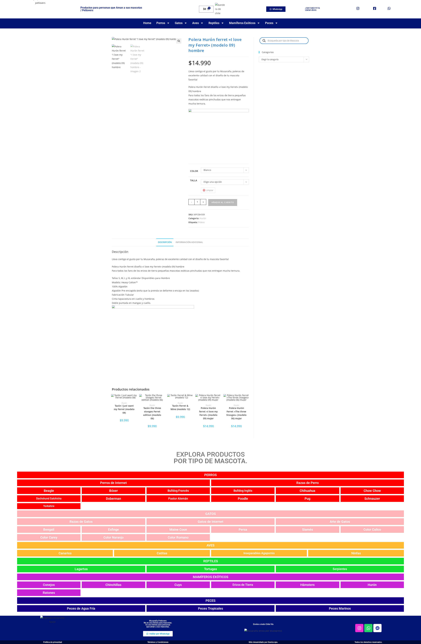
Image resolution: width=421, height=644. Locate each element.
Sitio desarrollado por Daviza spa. (263, 642)
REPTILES (210, 561)
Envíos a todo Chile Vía (263, 624)
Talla (193, 180)
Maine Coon (178, 529)
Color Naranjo (113, 537)
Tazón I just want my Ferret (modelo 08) (124, 409)
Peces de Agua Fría (81, 608)
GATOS (210, 514)
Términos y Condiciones (157, 642)
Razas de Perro (307, 483)
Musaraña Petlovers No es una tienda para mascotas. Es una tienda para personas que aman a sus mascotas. (158, 624)
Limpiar (209, 190)
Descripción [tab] (165, 242)
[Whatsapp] (368, 628)
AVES (210, 545)
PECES (210, 601)
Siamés (307, 529)
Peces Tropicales (210, 608)
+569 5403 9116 (312, 8)
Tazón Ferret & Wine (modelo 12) (180, 407)
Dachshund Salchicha (49, 498)
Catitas (162, 553)
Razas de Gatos (81, 522)
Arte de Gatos (340, 522)
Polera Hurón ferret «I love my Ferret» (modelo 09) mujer (208, 413)
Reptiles (214, 23)
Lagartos (81, 569)
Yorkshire (48, 506)
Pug (307, 499)
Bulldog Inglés (243, 490)
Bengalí (48, 529)
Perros (160, 23)
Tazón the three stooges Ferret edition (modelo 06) (152, 413)
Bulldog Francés (178, 490)
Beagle (49, 491)
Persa (243, 529)
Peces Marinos (340, 608)
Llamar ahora (310, 10)
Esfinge (113, 529)
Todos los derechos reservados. (368, 642)
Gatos (179, 23)
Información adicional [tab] (189, 242)
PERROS (210, 475)
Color (194, 171)
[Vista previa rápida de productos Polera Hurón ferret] (219, 400)
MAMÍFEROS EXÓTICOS (210, 577)
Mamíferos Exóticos (242, 23)
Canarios (65, 553)
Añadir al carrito (222, 202)
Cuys (178, 585)
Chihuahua (307, 491)
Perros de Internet (113, 483)
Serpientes (340, 569)
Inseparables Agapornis (259, 553)
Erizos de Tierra (243, 584)
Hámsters (307, 585)
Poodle (243, 499)
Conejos (49, 585)
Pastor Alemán (178, 498)
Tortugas (210, 569)
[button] (178, 41)
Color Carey (48, 537)
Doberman (113, 499)
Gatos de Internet (210, 522)
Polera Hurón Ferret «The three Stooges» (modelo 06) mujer (236, 413)
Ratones (49, 593)
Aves (195, 23)
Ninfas (356, 553)
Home (147, 23)
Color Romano (178, 537)
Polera (201, 222)
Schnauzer (372, 499)
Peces (269, 23)
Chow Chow (372, 491)
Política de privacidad (52, 642)
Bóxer (113, 491)
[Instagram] (359, 628)
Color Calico (372, 529)
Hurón (203, 218)
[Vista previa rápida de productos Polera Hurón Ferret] (248, 400)
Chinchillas (113, 585)
